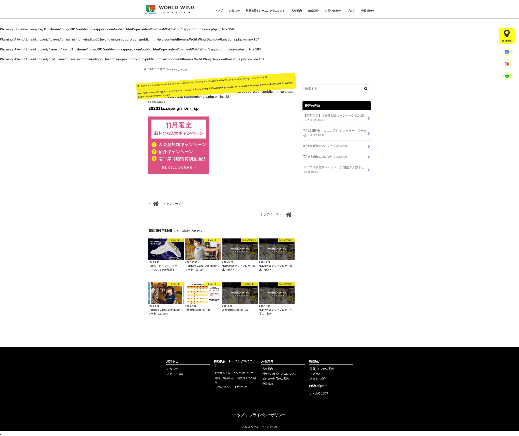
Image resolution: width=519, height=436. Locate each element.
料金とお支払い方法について (279, 373)
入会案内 (296, 10)
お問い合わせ (333, 10)
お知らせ (234, 10)
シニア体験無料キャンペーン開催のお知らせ (333, 169)
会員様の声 (367, 10)
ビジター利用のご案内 (275, 378)
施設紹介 (313, 10)
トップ (219, 10)
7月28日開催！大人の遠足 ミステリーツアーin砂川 (334, 133)
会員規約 (267, 383)
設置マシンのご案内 (322, 368)
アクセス (315, 373)
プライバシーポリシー (267, 415)
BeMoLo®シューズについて (231, 387)
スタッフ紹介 (318, 378)
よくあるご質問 (319, 393)
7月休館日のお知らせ (325, 156)
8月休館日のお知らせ (325, 145)
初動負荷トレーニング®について (265, 10)
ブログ (351, 10)
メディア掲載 (175, 373)
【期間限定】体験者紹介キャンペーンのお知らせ (333, 118)
